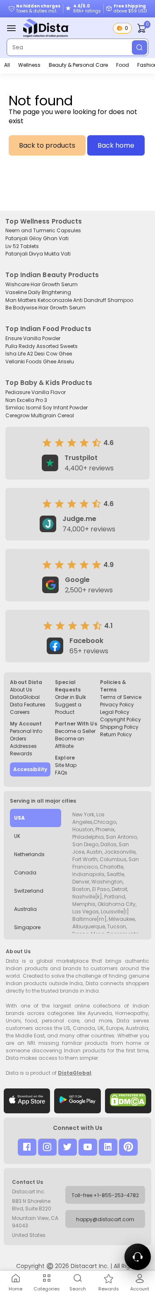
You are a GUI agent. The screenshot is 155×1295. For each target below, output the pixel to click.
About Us (21, 689)
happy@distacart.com (105, 1219)
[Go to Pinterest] (128, 1147)
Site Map (65, 765)
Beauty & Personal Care (78, 64)
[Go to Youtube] (88, 1147)
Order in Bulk (70, 697)
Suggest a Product (68, 708)
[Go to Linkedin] (108, 1147)
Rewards (21, 753)
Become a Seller (75, 731)
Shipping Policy (119, 726)
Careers (20, 712)
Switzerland (28, 890)
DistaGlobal (25, 697)
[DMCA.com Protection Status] (128, 1100)
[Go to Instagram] (47, 1147)
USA (19, 817)
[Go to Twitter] (67, 1147)
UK (17, 836)
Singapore (27, 927)
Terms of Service (120, 697)
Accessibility (30, 769)
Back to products (47, 145)
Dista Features (27, 704)
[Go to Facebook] (27, 1147)
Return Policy (116, 734)
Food (122, 64)
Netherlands (29, 854)
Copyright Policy (120, 719)
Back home (116, 145)
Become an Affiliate (69, 742)
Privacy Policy (117, 704)
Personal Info (26, 731)
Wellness (29, 64)
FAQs (61, 772)
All (7, 64)
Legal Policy (114, 712)
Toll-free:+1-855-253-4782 (105, 1195)
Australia (25, 909)
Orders (18, 738)
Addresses (23, 746)
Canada (25, 872)
